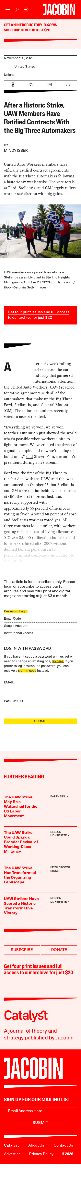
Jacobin (50, 25)
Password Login (16, 611)
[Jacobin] (59, 9)
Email (9, 682)
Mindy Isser (16, 151)
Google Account (16, 626)
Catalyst (11, 1146)
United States (24, 66)
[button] (8, 9)
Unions (9, 75)
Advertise (12, 1154)
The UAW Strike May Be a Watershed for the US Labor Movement (20, 806)
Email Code (12, 618)
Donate (59, 950)
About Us (36, 1146)
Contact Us (63, 1146)
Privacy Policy (41, 1154)
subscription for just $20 (27, 30)
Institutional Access (18, 633)
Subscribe (22, 950)
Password (13, 701)
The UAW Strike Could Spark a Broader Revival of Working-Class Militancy (21, 842)
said (29, 456)
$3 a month (57, 596)
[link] (26, 9)
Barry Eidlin (59, 796)
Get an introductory (23, 25)
